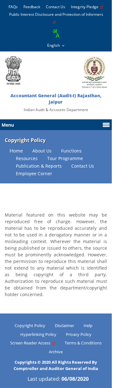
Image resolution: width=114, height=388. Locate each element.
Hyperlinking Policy (38, 334)
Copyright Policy (30, 325)
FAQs (13, 6)
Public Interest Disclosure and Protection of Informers (57, 14)
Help (88, 325)
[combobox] (55, 33)
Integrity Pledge (85, 6)
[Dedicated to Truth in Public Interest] (13, 70)
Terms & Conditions (83, 343)
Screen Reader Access (31, 343)
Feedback (31, 6)
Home (16, 150)
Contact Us (55, 6)
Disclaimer (64, 325)
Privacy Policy (79, 334)
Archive (56, 352)
